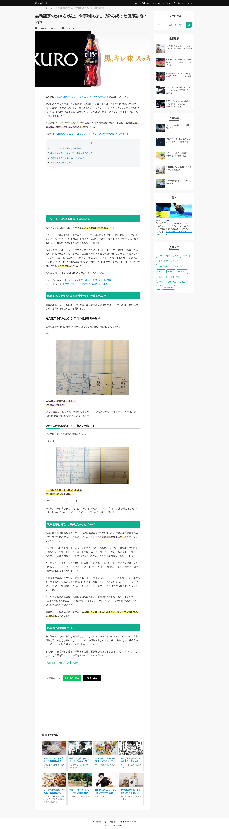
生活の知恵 (64, 662)
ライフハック (179, 3)
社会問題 (176, 277)
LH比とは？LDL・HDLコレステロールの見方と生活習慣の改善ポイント (93, 133)
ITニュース (163, 277)
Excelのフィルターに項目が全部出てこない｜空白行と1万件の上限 (178, 62)
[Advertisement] (93, 190)
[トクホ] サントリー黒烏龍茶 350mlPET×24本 (88, 279)
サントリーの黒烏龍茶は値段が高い (66, 148)
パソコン (167, 3)
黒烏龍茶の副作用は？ (60, 162)
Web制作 (145, 3)
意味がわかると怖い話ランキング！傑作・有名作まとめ (178, 140)
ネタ (190, 3)
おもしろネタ (172, 255)
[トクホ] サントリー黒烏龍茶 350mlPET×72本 (85, 283)
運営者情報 (97, 821)
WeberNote (41, 3)
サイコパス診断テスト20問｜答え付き (178, 126)
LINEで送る (74, 678)
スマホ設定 (179, 266)
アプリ (175, 261)
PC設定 (161, 282)
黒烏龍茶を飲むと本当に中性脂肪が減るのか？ (71, 153)
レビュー (183, 271)
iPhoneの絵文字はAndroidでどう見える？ (178, 182)
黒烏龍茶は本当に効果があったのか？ (67, 157)
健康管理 (51, 662)
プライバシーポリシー (127, 821)
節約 (183, 282)
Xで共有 (93, 678)
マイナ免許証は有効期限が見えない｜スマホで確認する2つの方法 (178, 90)
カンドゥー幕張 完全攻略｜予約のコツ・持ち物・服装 (178, 154)
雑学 (76, 662)
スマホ (135, 3)
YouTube (173, 282)
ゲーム (161, 271)
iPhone (172, 271)
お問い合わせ (110, 821)
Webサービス (164, 266)
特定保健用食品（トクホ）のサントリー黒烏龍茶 (82, 96)
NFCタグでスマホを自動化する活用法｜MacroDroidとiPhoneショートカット (178, 104)
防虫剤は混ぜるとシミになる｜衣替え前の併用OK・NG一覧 (179, 46)
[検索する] (189, 25)
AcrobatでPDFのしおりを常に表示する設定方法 (178, 168)
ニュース (156, 3)
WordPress (169, 287)
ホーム (37, 7)
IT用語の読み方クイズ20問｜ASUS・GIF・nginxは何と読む (179, 74)
